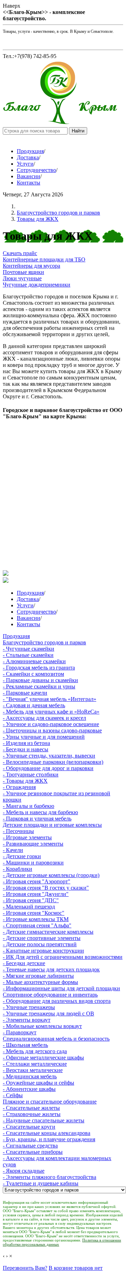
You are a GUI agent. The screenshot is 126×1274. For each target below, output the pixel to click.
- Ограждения (19, 787)
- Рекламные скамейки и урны (39, 686)
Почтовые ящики (23, 272)
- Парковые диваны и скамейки (40, 680)
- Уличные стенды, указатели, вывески (49, 756)
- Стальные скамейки (28, 655)
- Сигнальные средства (30, 1146)
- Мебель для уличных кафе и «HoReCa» (51, 712)
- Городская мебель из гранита (39, 668)
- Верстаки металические (33, 1070)
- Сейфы (13, 1095)
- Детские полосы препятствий (40, 944)
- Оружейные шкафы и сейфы (38, 1083)
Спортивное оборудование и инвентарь (50, 995)
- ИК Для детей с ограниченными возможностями (62, 957)
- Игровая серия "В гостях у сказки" (46, 888)
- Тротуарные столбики (30, 774)
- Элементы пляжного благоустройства (49, 1177)
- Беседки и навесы (25, 749)
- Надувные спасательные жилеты (43, 1120)
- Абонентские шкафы (29, 1089)
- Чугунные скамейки (28, 649)
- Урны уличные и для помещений (44, 737)
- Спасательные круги (29, 1127)
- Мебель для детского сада (35, 1051)
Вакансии (28, 176)
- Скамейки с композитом (33, 674)
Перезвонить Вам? (25, 1268)
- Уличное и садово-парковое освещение (51, 724)
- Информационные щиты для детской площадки (61, 988)
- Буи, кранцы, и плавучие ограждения (49, 1139)
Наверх (11, 6)
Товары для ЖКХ (37, 219)
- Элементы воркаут (26, 1020)
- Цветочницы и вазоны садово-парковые (52, 730)
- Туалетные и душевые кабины (40, 1183)
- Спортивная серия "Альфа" (37, 925)
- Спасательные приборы (33, 1152)
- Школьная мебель (25, 1045)
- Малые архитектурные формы (40, 982)
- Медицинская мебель (30, 1076)
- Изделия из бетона (26, 743)
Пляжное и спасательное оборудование (50, 1102)
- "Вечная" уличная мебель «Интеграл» (49, 699)
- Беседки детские (24, 963)
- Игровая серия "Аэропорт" (36, 881)
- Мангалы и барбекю (28, 806)
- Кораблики (17, 869)
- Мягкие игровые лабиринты (38, 976)
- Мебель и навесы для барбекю (40, 812)
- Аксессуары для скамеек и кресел (44, 718)
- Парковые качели (25, 693)
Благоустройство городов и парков (58, 213)
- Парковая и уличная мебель (37, 818)
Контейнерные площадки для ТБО (44, 259)
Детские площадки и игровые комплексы (52, 825)
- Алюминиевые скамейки (34, 661)
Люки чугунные (22, 278)
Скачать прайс (20, 253)
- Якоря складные (23, 1171)
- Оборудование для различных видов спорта (57, 1001)
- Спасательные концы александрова (46, 1133)
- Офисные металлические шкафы (43, 1058)
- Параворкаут (19, 1032)
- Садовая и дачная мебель (34, 705)
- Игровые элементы (27, 837)
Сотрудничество (36, 170)
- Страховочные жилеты (32, 1114)
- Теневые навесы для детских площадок (51, 969)
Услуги (25, 164)
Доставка (28, 157)
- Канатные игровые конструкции (43, 951)
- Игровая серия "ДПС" (31, 900)
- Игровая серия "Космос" (33, 913)
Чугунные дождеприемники (36, 285)
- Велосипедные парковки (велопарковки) (53, 762)
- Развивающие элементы (33, 844)
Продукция (30, 151)
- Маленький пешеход (29, 907)
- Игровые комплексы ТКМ (36, 919)
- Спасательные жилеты (31, 1108)
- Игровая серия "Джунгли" (36, 894)
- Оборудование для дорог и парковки (48, 768)
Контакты (28, 183)
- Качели (13, 850)
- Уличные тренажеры (29, 1007)
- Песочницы (18, 831)
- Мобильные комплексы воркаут (42, 1026)
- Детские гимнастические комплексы (48, 932)
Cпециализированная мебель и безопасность (56, 1039)
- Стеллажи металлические (35, 1064)
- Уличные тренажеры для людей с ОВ (48, 1013)
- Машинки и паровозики (33, 863)
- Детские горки (22, 856)
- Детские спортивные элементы (41, 938)
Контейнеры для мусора (31, 266)
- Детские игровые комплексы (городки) (51, 875)
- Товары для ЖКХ (25, 781)
